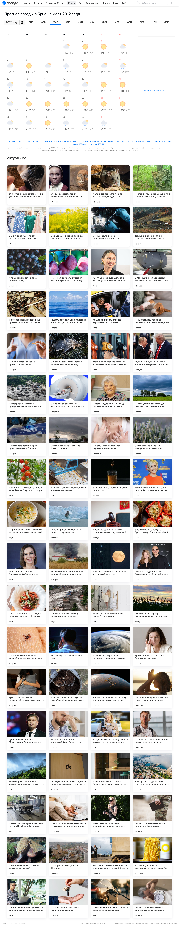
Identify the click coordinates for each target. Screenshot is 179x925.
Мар (55, 22)
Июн (92, 22)
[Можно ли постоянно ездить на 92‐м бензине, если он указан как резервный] (110, 352)
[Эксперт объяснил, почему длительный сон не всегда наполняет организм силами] (152, 898)
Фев (43, 22)
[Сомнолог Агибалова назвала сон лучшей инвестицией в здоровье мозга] (68, 814)
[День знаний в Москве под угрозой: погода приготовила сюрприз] (110, 814)
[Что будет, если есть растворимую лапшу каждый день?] (152, 856)
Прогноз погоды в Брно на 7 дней (97, 141)
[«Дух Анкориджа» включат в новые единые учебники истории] (152, 352)
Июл (105, 22)
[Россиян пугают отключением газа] (68, 646)
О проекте (79, 923)
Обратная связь (142, 923)
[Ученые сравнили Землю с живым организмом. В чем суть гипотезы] (26, 772)
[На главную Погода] (12, 3)
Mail (4, 923)
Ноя (154, 22)
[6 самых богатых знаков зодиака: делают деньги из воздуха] (152, 730)
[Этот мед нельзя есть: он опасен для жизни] (110, 478)
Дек (166, 22)
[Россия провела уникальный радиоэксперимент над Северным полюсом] (68, 520)
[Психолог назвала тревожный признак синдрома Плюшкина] (26, 310)
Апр (68, 22)
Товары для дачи (98, 144)
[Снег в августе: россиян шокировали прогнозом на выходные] (152, 436)
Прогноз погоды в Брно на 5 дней (60, 141)
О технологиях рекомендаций (123, 923)
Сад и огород (79, 144)
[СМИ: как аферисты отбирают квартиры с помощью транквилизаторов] (68, 898)
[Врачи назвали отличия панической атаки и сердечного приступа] (26, 688)
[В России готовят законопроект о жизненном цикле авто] (68, 478)
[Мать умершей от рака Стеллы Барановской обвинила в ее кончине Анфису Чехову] (26, 562)
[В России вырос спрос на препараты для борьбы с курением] (26, 352)
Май (80, 22)
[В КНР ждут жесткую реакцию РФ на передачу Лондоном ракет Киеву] (152, 269)
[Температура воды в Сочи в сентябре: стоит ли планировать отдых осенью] (152, 772)
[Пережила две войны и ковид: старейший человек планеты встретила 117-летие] (110, 394)
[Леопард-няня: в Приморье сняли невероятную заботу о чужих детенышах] (152, 185)
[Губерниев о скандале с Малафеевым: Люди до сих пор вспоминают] (26, 730)
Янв (31, 22)
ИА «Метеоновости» (169, 923)
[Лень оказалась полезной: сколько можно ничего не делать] (152, 310)
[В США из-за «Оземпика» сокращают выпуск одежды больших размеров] (26, 227)
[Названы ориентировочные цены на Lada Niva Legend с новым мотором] (26, 814)
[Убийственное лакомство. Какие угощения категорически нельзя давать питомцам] (26, 185)
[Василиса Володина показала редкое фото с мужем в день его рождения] (152, 478)
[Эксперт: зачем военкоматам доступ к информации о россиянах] (152, 814)
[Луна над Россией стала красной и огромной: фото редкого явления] (110, 562)
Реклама (22, 923)
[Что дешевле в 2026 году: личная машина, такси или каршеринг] (110, 730)
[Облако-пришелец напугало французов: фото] (68, 436)
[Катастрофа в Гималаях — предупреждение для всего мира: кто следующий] (26, 394)
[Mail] (4, 3)
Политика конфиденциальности (97, 923)
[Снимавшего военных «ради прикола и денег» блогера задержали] (26, 436)
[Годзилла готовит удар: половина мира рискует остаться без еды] (68, 310)
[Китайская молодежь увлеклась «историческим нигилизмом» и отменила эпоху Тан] (26, 898)
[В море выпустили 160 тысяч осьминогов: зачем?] (26, 856)
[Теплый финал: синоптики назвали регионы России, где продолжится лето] (152, 227)
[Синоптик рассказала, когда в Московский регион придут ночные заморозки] (68, 352)
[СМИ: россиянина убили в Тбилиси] (68, 856)
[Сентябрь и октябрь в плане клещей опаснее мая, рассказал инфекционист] (26, 646)
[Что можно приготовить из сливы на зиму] (26, 269)
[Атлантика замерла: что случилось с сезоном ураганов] (110, 646)
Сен (129, 22)
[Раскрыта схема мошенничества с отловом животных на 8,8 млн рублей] (110, 856)
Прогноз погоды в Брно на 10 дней (133, 141)
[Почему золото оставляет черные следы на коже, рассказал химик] (110, 436)
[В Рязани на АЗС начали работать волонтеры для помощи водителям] (110, 898)
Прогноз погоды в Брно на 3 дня (23, 141)
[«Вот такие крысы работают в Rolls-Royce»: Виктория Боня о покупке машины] (110, 269)
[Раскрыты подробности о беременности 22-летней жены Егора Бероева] (152, 562)
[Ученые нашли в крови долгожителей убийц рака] (110, 227)
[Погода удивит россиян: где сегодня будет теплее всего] (152, 394)
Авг (117, 22)
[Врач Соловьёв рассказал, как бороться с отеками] (152, 646)
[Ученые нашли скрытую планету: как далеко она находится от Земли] (110, 688)
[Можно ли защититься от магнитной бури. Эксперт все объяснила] (68, 730)
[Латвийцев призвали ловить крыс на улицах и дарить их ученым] (110, 185)
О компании (12, 923)
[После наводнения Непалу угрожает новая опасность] (68, 604)
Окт (142, 22)
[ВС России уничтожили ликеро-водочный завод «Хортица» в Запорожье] (68, 562)
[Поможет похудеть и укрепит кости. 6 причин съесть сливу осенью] (68, 269)
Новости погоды (163, 141)
